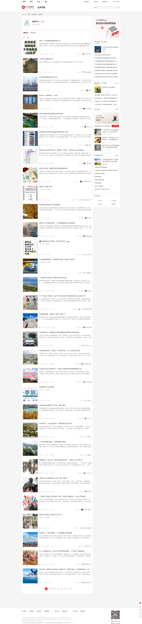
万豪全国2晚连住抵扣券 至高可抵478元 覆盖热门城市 (108, 76)
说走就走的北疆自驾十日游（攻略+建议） (53, 405)
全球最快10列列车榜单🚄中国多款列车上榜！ (54, 132)
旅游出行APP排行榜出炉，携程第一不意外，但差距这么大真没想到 (61, 150)
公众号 (42, 389)
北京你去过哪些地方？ (46, 59)
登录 (114, 1)
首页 (29, 14)
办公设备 (100, 200)
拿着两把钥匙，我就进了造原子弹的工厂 (52, 314)
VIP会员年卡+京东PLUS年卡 (102, 189)
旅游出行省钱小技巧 (46, 186)
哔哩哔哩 (43, 262)
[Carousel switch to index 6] (109, 122)
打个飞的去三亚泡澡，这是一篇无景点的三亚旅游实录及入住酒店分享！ (63, 296)
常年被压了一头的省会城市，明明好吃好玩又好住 (55, 423)
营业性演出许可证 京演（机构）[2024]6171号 (32, 619)
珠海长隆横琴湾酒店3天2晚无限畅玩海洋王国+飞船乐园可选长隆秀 (112, 67)
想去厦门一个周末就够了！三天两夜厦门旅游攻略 (55, 533)
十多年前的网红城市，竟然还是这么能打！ (53, 442)
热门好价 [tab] (104, 41)
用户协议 (75, 611)
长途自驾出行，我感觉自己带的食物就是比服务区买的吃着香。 (60, 332)
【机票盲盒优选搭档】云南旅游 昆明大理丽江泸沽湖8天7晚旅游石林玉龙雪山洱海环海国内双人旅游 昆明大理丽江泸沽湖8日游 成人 (110, 160)
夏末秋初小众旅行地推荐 (108, 87)
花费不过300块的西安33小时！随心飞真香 (53, 478)
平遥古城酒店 (98, 183)
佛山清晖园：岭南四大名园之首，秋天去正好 (106, 95)
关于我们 (24, 611)
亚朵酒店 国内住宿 (99, 179)
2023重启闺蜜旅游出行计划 (48, 77)
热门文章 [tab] (104, 83)
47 (104, 134)
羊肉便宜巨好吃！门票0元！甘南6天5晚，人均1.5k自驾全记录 (59, 350)
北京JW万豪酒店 (99, 186)
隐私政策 (83, 611)
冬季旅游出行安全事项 (46, 387)
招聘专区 (39, 611)
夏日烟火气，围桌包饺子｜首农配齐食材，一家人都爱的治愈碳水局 (110, 139)
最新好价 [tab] (97, 41)
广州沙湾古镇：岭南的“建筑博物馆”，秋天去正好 (107, 104)
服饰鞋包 (113, 204)
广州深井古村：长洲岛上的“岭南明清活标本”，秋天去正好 (109, 101)
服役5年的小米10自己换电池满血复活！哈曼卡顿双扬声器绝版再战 (110, 146)
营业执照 (69, 619)
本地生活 (100, 204)
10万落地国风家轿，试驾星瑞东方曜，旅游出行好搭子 (57, 259)
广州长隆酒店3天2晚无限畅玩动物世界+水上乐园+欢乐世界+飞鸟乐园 (112, 64)
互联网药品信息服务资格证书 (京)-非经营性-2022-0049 (55, 619)
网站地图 (46, 611)
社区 (38, 1)
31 (104, 150)
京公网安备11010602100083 (28, 617)
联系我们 (31, 611)
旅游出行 (40, 14)
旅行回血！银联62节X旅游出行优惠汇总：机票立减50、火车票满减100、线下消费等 (65, 569)
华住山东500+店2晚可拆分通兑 (102, 55)
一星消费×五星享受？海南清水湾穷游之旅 (53, 278)
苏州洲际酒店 (98, 176)
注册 (118, 1)
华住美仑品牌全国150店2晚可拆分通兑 (110, 48)
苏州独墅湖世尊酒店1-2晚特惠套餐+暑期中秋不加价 (108, 70)
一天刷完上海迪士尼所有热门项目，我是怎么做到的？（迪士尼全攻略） (63, 496)
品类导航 (41, 7)
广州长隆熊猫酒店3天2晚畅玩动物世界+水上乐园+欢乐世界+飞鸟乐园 (112, 61)
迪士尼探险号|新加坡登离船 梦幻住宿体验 (105, 58)
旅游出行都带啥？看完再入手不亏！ (51, 514)
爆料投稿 (104, 1)
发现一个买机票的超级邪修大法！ (50, 41)
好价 (31, 1)
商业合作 (96, 1)
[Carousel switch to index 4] (107, 122)
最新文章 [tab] (97, 83)
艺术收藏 (113, 200)
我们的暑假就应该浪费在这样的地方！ (51, 113)
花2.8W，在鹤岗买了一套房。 (49, 95)
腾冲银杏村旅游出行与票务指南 (49, 205)
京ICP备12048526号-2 (64, 617)
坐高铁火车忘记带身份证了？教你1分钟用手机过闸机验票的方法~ (60, 369)
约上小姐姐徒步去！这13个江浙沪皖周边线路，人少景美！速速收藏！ (62, 551)
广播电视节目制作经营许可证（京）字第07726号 (32, 620)
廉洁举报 (64, 611)
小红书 (42, 189)
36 (104, 142)
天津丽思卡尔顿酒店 (100, 173)
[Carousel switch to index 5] (108, 122)
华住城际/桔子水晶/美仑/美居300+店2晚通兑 (106, 73)
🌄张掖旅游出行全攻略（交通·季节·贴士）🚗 (54, 241)
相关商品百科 (98, 155)
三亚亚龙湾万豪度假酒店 (101, 167)
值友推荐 (48, 189)
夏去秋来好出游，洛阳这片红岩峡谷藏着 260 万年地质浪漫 (110, 98)
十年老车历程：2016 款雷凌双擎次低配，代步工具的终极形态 (110, 130)
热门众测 (97, 109)
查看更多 (117, 83)
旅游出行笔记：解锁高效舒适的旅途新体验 (53, 168)
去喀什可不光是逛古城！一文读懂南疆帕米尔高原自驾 (57, 223)
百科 (46, 1)
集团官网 (86, 1)
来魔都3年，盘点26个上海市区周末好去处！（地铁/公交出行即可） (61, 460)
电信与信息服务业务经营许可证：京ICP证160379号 (47, 617)
